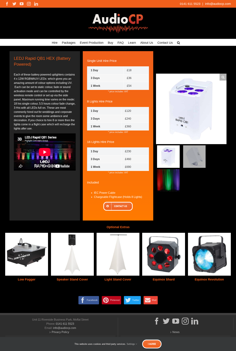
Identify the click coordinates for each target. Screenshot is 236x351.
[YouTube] (175, 321)
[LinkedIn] (194, 321)
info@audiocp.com (217, 4)
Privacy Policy (60, 332)
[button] (178, 42)
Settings (131, 344)
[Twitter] (166, 321)
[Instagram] (185, 321)
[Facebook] (156, 321)
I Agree (152, 343)
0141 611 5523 (190, 4)
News (176, 332)
